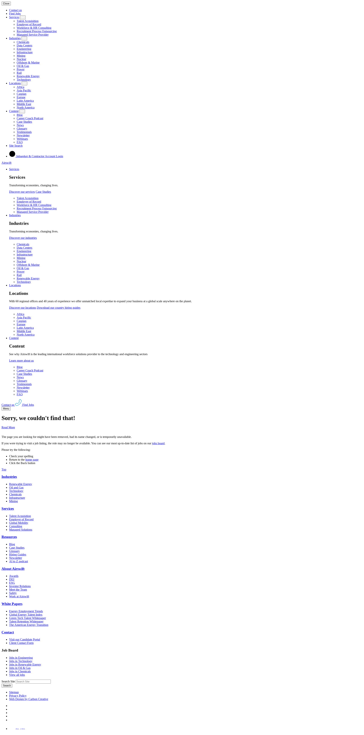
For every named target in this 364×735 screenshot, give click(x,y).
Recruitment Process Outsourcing (37, 31)
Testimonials (24, 132)
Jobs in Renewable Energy (25, 664)
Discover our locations (22, 307)
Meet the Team (18, 589)
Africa (20, 87)
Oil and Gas (16, 487)
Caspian (21, 93)
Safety (13, 593)
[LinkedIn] (10, 709)
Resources (9, 537)
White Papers (12, 604)
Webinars (22, 138)
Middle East (24, 104)
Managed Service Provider (33, 34)
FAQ (20, 142)
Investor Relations (20, 586)
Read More (8, 427)
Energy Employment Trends (26, 611)
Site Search (16, 145)
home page (31, 459)
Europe (21, 97)
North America (26, 107)
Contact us (15, 10)
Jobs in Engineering (21, 657)
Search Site (8, 681)
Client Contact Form (21, 643)
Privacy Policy (18, 695)
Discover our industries (23, 237)
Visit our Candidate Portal (24, 639)
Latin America (25, 100)
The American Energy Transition (28, 624)
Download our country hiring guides (58, 307)
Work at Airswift (19, 596)
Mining (21, 55)
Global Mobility (18, 522)
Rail (19, 72)
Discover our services (22, 191)
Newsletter (23, 135)
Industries (15, 38)
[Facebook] (10, 705)
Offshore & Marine (28, 62)
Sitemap (14, 692)
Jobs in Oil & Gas (20, 668)
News (20, 125)
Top (4, 469)
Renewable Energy (28, 76)
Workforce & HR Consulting (34, 27)
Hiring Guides (17, 554)
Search (7, 685)
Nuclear (21, 59)
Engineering (24, 48)
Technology (24, 79)
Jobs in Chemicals (20, 671)
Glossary (22, 128)
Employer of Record (29, 24)
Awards (13, 576)
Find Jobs (15, 13)
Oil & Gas (23, 66)
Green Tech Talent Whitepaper (27, 618)
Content (14, 111)
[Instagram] (10, 720)
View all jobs (17, 674)
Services (14, 17)
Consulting (15, 526)
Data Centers (24, 45)
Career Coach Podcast (30, 118)
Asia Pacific (24, 90)
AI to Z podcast (18, 561)
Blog (20, 114)
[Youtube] (11, 716)
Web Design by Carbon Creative (28, 699)
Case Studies (24, 121)
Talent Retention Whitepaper (26, 621)
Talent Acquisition (27, 21)
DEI (11, 579)
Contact (8, 632)
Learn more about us (21, 360)
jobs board (158, 443)
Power (20, 69)
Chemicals (23, 42)
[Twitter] (10, 712)
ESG (12, 582)
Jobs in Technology (20, 661)
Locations (15, 83)
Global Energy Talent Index (25, 614)
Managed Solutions (20, 529)
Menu (6, 408)
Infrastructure (25, 52)
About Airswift (13, 569)
